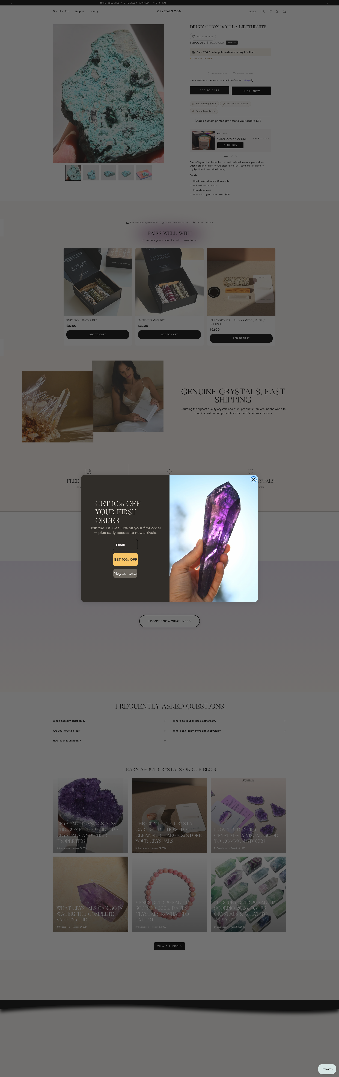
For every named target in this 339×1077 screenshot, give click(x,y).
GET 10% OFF (125, 559)
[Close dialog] (253, 479)
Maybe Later (125, 573)
